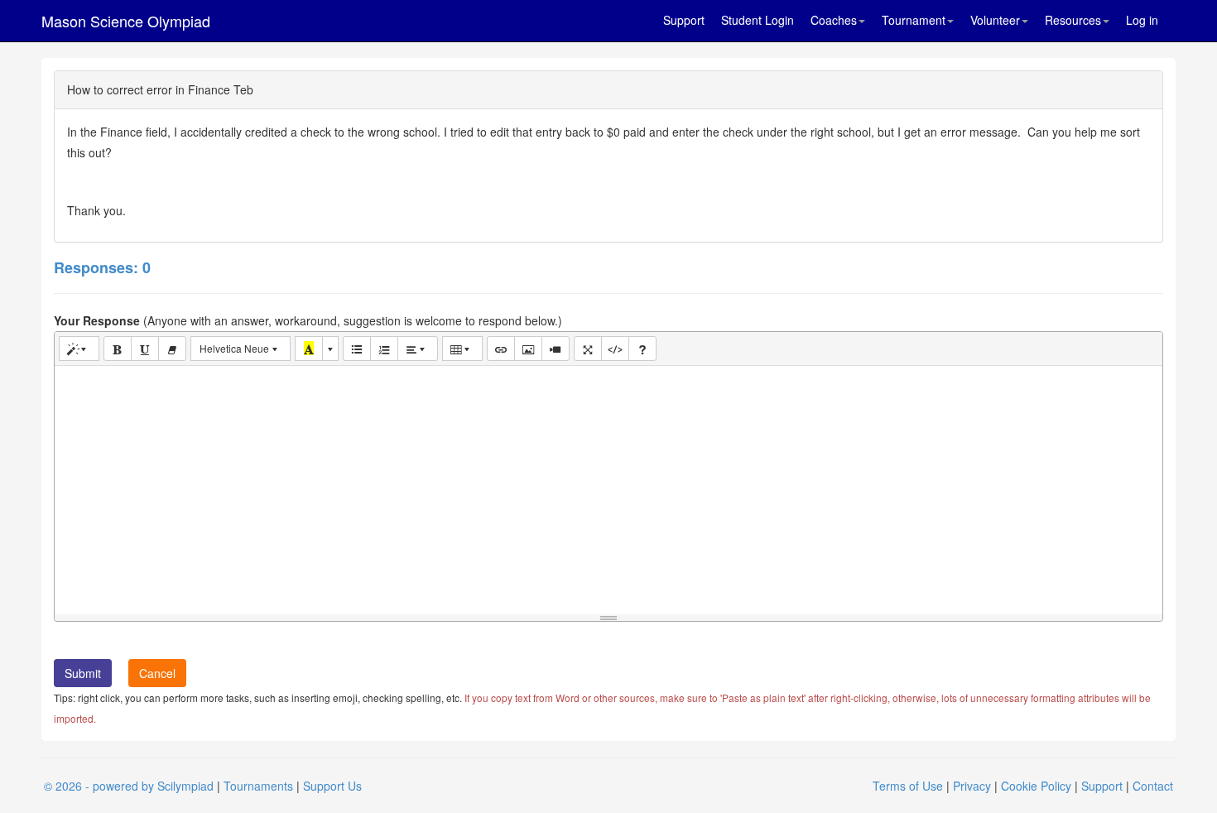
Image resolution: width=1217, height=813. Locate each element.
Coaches (834, 20)
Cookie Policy (1036, 785)
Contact (1153, 785)
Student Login (757, 20)
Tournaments (258, 785)
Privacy (972, 785)
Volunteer (995, 20)
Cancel (157, 673)
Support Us (332, 785)
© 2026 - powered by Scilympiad (129, 785)
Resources (1073, 20)
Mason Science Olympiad (125, 20)
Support (684, 20)
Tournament (913, 20)
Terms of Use (908, 785)
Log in (1142, 20)
